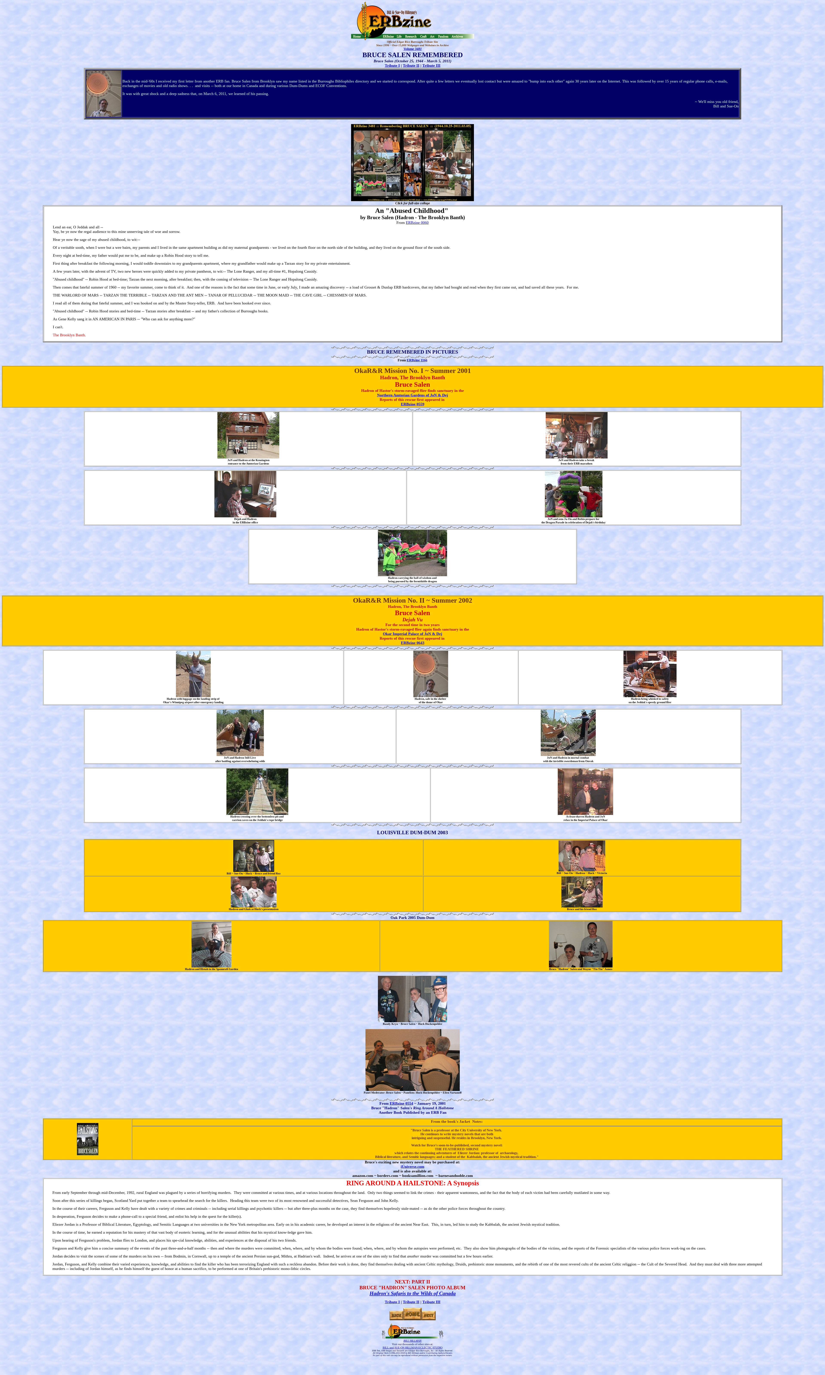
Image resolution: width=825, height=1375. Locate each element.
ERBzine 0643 (412, 643)
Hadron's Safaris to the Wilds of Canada (413, 1293)
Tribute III (431, 65)
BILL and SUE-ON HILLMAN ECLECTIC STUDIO (412, 1347)
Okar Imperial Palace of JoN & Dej (412, 634)
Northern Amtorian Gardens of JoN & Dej (412, 395)
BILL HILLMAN (412, 1340)
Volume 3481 (412, 49)
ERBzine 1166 (417, 360)
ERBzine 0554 (401, 1103)
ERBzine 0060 (417, 222)
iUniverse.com (412, 1166)
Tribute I (392, 65)
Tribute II (411, 65)
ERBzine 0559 (412, 404)
